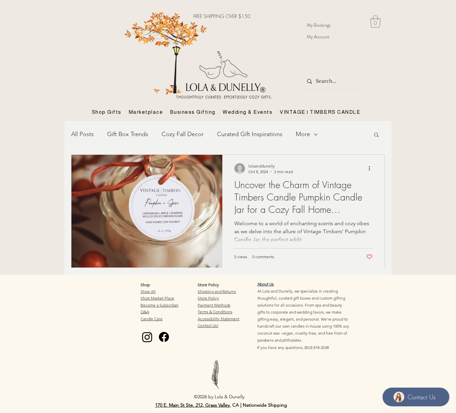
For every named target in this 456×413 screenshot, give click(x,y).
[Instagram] (147, 337)
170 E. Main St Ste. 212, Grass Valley (192, 405)
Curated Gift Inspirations (249, 134)
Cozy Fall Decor (183, 134)
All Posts (82, 134)
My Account (318, 36)
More (303, 134)
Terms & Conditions (215, 311)
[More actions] (372, 168)
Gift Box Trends (127, 134)
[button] (375, 21)
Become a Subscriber (160, 305)
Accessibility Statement (218, 318)
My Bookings (318, 25)
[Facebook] (164, 337)
